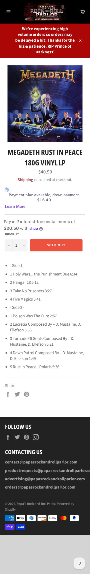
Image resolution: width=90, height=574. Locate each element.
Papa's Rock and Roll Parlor (36, 503)
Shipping (25, 179)
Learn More (15, 206)
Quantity (12, 234)
